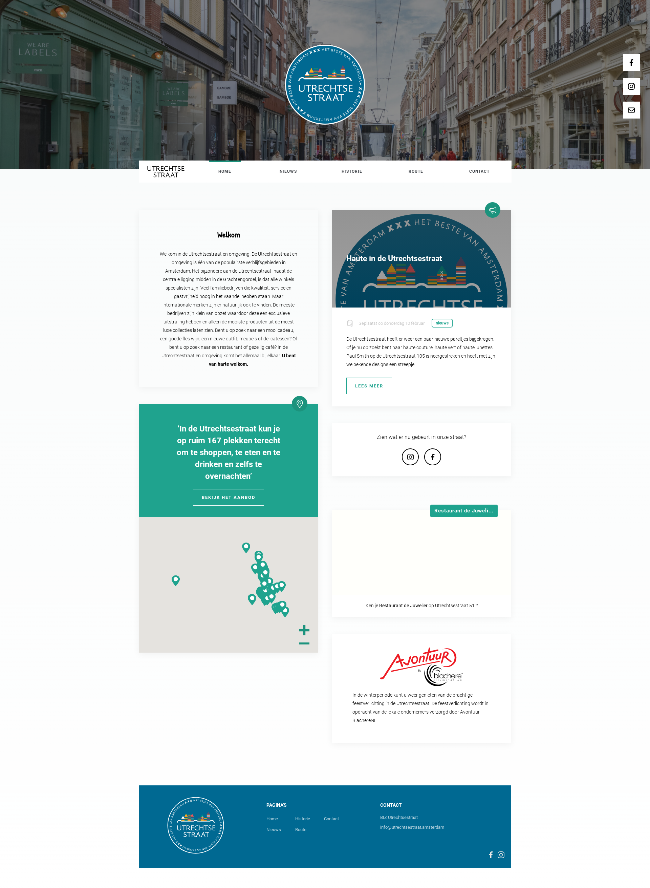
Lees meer (369, 385)
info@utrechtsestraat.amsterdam (412, 827)
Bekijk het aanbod (228, 497)
